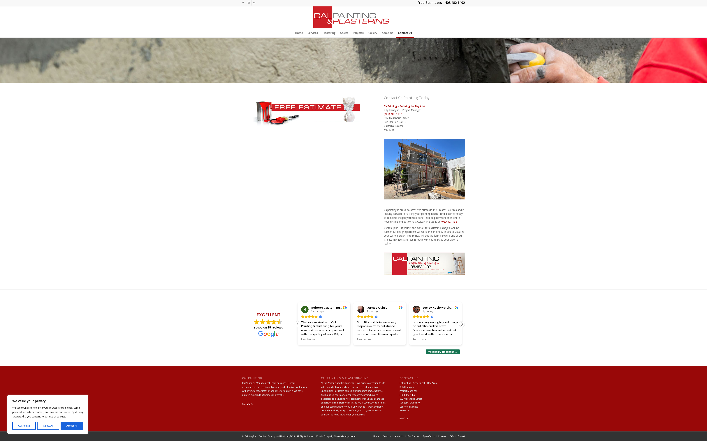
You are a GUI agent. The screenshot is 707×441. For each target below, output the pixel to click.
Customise (24, 425)
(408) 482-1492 (393, 114)
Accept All (72, 425)
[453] (353, 17)
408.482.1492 (455, 2)
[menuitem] (299, 33)
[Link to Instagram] (248, 3)
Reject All (48, 425)
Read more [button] (308, 339)
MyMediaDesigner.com (345, 436)
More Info (247, 404)
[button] (462, 324)
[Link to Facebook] (243, 3)
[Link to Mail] (254, 3)
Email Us (404, 418)
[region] (47, 414)
